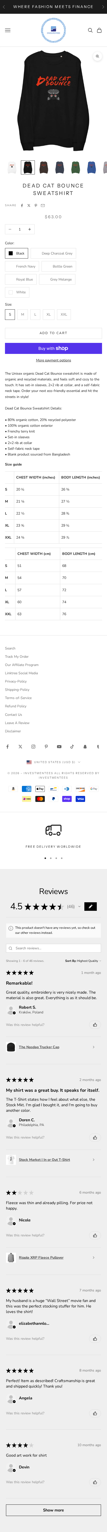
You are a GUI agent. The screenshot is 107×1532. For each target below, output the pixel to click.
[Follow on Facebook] (7, 746)
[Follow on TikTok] (72, 746)
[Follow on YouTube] (59, 746)
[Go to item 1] (12, 167)
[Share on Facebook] (22, 205)
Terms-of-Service (18, 698)
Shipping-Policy (17, 689)
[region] (53, 835)
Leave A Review (17, 723)
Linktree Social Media (21, 673)
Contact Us (13, 714)
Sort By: (70, 961)
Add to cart (54, 333)
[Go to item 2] (28, 167)
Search (10, 648)
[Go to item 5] (76, 167)
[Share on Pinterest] (36, 205)
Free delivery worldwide (53, 846)
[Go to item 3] (44, 167)
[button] (79, 907)
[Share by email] (43, 205)
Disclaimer (13, 731)
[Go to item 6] (92, 167)
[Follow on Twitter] (20, 746)
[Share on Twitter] (29, 205)
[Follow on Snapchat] (85, 746)
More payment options (53, 360)
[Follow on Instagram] (33, 746)
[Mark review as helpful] (95, 1025)
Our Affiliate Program (22, 665)
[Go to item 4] (60, 167)
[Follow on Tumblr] (98, 746)
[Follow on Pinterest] (46, 746)
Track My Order (17, 656)
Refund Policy (15, 706)
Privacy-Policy (16, 681)
